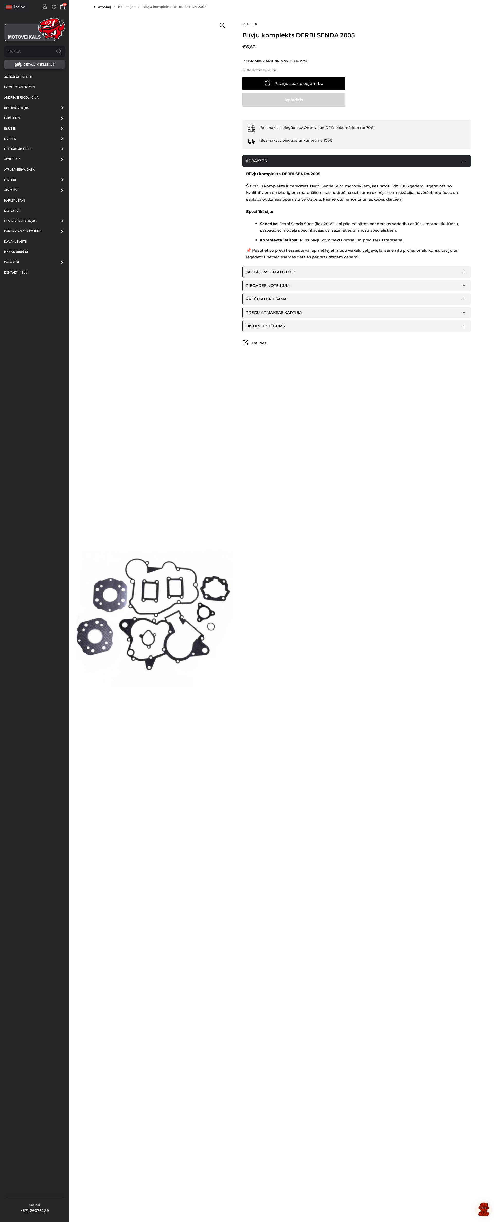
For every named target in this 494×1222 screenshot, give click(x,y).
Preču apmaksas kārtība (274, 312)
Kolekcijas (126, 7)
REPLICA (249, 24)
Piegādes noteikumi (268, 285)
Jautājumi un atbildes (271, 271)
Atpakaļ (104, 7)
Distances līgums (265, 326)
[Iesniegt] (59, 51)
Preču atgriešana (266, 298)
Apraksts (256, 160)
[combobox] (28, 51)
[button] (15, 7)
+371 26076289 (34, 1210)
